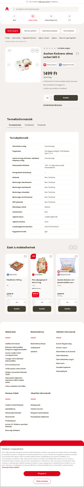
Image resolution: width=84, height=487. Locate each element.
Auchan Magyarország (64, 344)
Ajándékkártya (10, 409)
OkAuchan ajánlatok (30, 31)
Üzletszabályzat (61, 371)
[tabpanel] (42, 185)
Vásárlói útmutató (37, 409)
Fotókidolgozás (10, 421)
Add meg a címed (44, 2)
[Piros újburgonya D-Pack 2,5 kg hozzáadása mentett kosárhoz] (50, 256)
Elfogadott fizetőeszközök (40, 413)
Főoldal (7, 38)
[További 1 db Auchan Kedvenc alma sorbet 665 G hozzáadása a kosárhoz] (51, 96)
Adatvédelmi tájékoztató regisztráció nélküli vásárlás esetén (14, 380)
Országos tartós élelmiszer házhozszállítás (14, 360)
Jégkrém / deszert (43, 38)
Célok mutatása (42, 481)
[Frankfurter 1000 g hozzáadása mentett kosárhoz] (25, 256)
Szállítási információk (12, 344)
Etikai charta (60, 363)
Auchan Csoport (61, 348)
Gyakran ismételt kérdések (14, 405)
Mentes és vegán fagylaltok (67, 38)
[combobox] (45, 9)
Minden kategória (12, 31)
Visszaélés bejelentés (63, 367)
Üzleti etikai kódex (62, 356)
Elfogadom (42, 474)
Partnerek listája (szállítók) (10, 467)
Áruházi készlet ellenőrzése (52, 105)
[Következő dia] (75, 247)
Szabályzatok (35, 348)
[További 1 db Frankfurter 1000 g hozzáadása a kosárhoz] (24, 302)
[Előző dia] (71, 247)
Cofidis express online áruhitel (15, 369)
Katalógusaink (35, 405)
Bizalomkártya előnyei (38, 344)
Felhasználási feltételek (13, 413)
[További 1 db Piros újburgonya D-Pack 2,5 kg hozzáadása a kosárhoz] (50, 302)
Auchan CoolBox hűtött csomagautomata (13, 354)
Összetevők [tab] (42, 125)
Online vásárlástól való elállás (15, 386)
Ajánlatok (34, 352)
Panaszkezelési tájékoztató (40, 417)
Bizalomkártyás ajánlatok (49, 31)
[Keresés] (14, 9)
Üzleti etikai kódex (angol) (65, 359)
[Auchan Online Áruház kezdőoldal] (7, 9)
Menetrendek (10, 417)
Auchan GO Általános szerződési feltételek (16, 426)
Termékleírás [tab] (29, 125)
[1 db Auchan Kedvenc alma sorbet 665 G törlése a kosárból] (51, 99)
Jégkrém (54, 38)
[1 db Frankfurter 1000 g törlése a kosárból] (9, 302)
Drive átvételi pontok (12, 365)
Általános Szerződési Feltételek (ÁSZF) (16, 373)
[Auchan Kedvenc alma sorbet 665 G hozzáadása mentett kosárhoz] (77, 53)
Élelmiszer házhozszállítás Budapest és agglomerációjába (16, 348)
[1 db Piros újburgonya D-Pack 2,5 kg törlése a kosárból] (34, 302)
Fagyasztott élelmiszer (29, 38)
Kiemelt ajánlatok (69, 31)
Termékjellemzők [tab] (15, 125)
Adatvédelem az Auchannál (65, 352)
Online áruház (16, 38)
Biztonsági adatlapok (12, 430)
